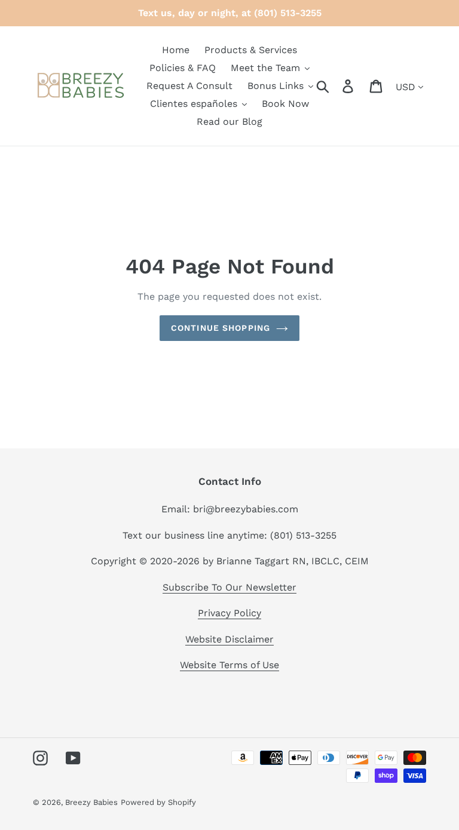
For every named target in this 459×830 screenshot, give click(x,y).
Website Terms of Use (229, 665)
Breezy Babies (91, 802)
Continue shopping (220, 328)
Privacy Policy (229, 613)
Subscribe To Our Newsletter (229, 587)
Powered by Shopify (158, 802)
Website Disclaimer (229, 639)
